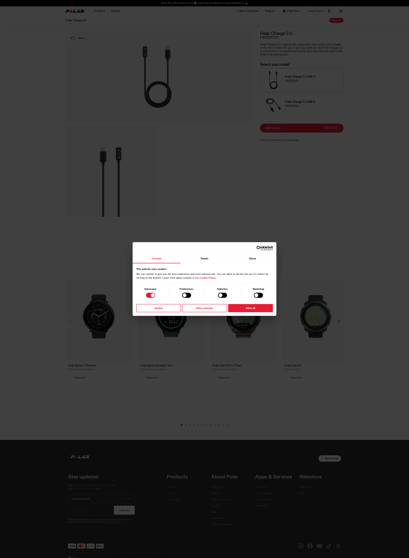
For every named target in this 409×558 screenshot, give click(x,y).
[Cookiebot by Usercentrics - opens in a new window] (259, 248)
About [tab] (252, 258)
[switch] (186, 295)
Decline (158, 308)
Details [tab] (204, 258)
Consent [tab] (156, 258)
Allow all (250, 308)
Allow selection (204, 308)
